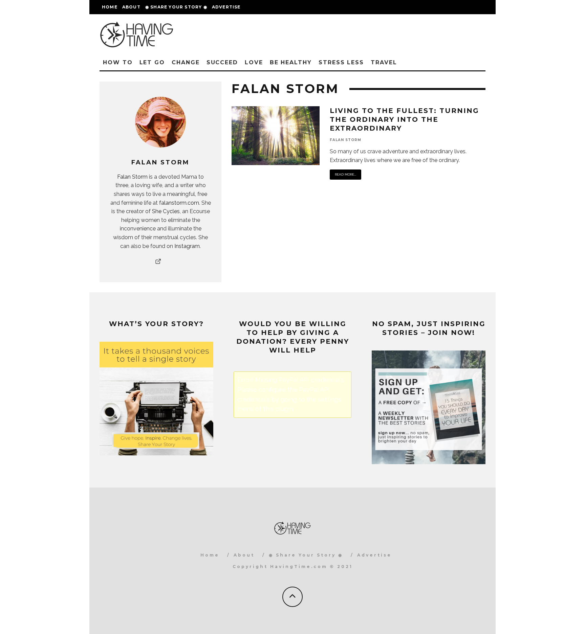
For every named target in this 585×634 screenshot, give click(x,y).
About (131, 6)
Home (109, 6)
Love (254, 62)
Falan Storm (132, 177)
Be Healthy (291, 62)
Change (186, 62)
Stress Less (341, 62)
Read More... (345, 174)
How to (118, 62)
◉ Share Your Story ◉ (176, 6)
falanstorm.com (179, 203)
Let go (152, 62)
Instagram (187, 246)
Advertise (226, 6)
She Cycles (166, 211)
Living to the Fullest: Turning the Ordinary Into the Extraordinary (404, 119)
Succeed (222, 62)
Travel (384, 62)
